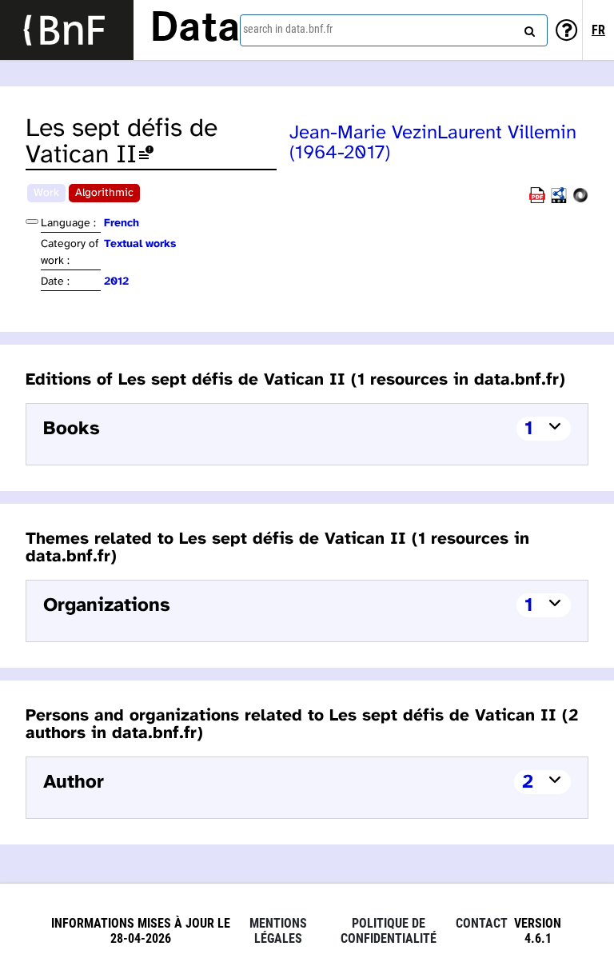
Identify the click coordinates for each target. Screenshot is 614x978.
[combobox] (394, 30)
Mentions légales (278, 931)
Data (195, 29)
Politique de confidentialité (389, 931)
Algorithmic (104, 193)
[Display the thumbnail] (32, 221)
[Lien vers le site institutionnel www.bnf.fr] (67, 30)
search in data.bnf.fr (288, 28)
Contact (482, 923)
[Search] (528, 28)
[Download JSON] (580, 200)
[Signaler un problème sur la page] (146, 155)
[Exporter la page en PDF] (537, 200)
